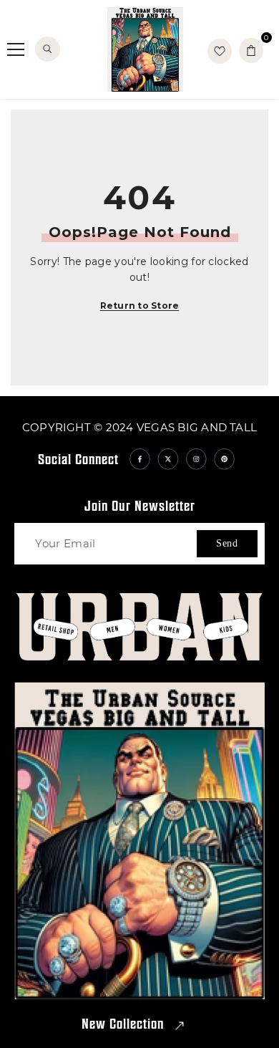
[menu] (15, 49)
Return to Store (140, 305)
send (227, 543)
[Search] (47, 49)
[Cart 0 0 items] (251, 50)
